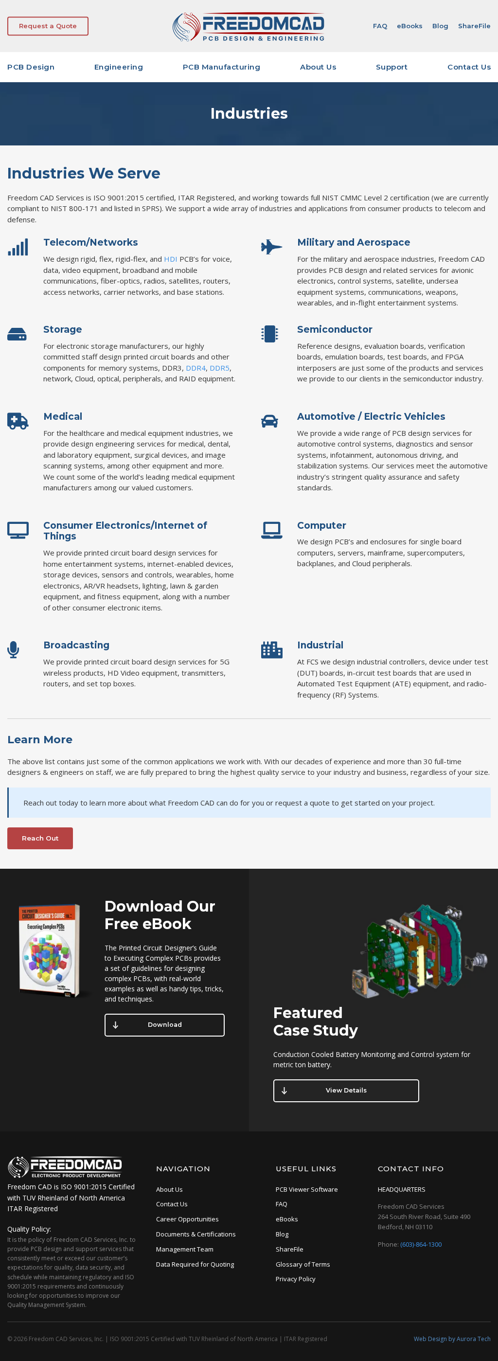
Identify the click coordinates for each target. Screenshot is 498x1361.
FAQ (380, 26)
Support (392, 67)
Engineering (118, 67)
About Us (318, 67)
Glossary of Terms (303, 1264)
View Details (346, 1090)
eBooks (410, 26)
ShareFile (474, 26)
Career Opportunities (187, 1219)
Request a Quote (48, 26)
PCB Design (30, 67)
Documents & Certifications (196, 1234)
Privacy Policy (296, 1278)
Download (165, 1024)
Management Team (184, 1249)
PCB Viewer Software (307, 1189)
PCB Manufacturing (222, 67)
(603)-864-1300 (421, 1244)
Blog (440, 26)
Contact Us (469, 67)
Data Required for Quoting (195, 1264)
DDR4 (196, 368)
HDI (171, 259)
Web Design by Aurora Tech (452, 1339)
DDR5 (220, 368)
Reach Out (40, 838)
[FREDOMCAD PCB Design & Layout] (249, 39)
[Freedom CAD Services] (65, 1176)
